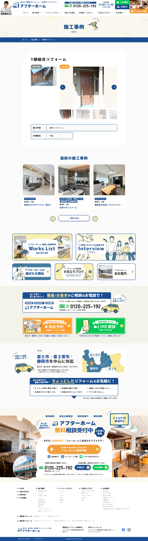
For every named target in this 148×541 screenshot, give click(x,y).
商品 (82, 500)
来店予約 (23, 495)
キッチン (41, 493)
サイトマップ (38, 539)
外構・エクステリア (44, 511)
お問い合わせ (24, 492)
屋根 (39, 506)
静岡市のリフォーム (40, 516)
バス (61, 493)
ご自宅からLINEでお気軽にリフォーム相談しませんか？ (100, 336)
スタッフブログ (86, 495)
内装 (61, 502)
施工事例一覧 (42, 491)
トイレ (40, 498)
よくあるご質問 (108, 504)
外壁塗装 (41, 504)
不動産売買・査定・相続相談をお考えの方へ (117, 509)
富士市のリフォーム (54, 516)
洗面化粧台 (41, 500)
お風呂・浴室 (42, 495)
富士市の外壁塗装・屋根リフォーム (83, 521)
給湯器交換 (41, 502)
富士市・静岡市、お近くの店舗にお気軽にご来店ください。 (47, 336)
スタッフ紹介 (107, 493)
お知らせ (84, 498)
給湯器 (62, 500)
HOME (22, 488)
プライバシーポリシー (24, 539)
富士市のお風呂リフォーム (62, 521)
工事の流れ (106, 502)
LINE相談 (23, 498)
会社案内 (105, 491)
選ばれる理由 (107, 495)
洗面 (61, 498)
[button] (62, 87)
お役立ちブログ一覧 (87, 491)
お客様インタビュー (109, 498)
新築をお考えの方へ (109, 506)
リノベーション (43, 509)
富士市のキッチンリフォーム (43, 521)
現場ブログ (84, 493)
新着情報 (105, 500)
